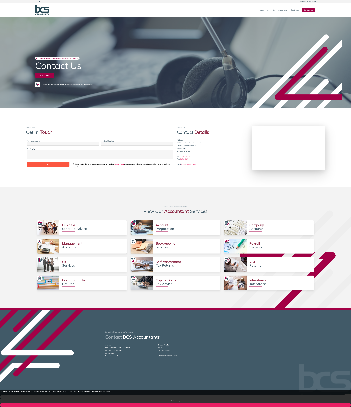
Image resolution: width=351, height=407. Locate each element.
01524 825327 (185, 159)
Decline (176, 397)
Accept (176, 405)
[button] (44, 75)
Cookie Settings (175, 401)
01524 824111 (185, 156)
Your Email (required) (107, 141)
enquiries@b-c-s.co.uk (188, 164)
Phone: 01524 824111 (308, 1)
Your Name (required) (34, 141)
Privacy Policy (119, 164)
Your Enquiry (31, 149)
